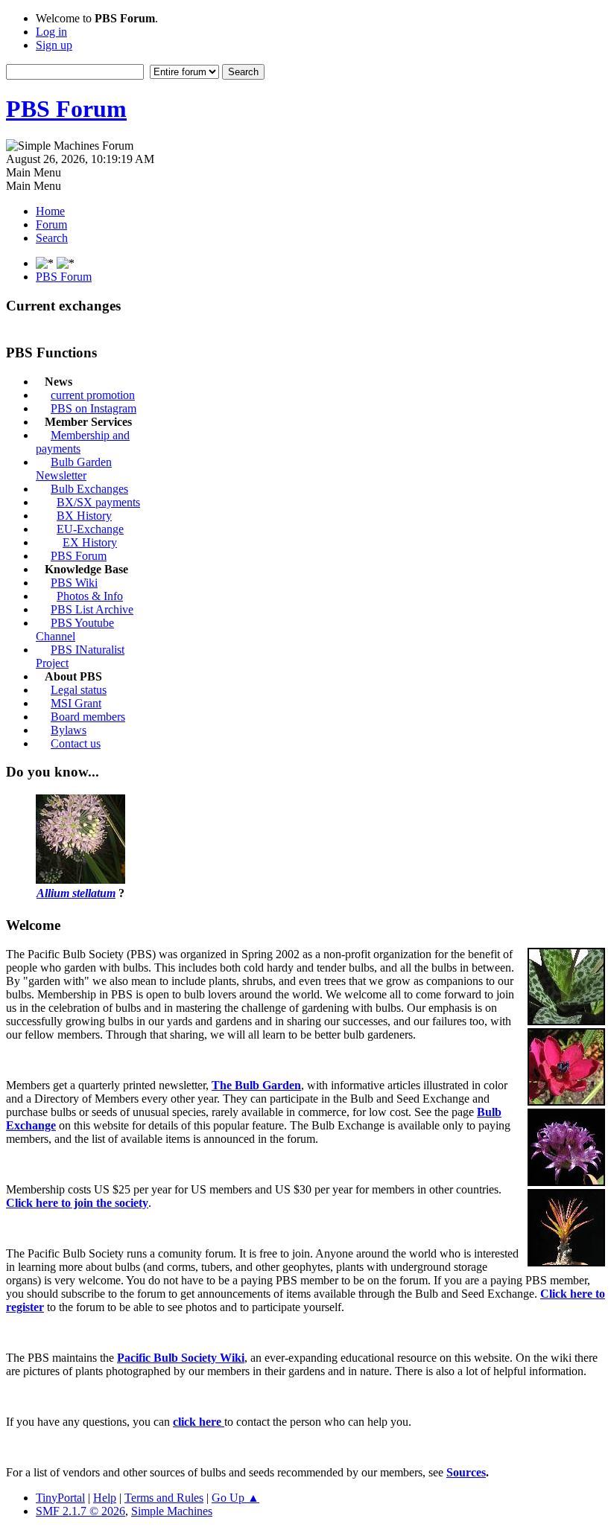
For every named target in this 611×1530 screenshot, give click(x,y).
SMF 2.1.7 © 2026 (80, 1511)
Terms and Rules (163, 1497)
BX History (84, 515)
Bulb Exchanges (89, 488)
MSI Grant (76, 703)
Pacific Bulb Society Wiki (180, 1357)
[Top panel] (66, 263)
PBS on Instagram (93, 408)
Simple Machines (171, 1511)
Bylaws (68, 730)
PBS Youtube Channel (75, 629)
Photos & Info (90, 596)
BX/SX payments (98, 502)
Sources (466, 1472)
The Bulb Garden (256, 1085)
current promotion (93, 395)
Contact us (76, 743)
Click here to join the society (77, 1202)
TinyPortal (60, 1497)
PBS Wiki (74, 582)
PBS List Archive (92, 609)
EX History (90, 542)
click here (198, 1421)
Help (104, 1497)
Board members (88, 716)
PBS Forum (66, 108)
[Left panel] (46, 263)
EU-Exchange (90, 529)
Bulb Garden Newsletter (74, 469)
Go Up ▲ (235, 1497)
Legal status (79, 689)
